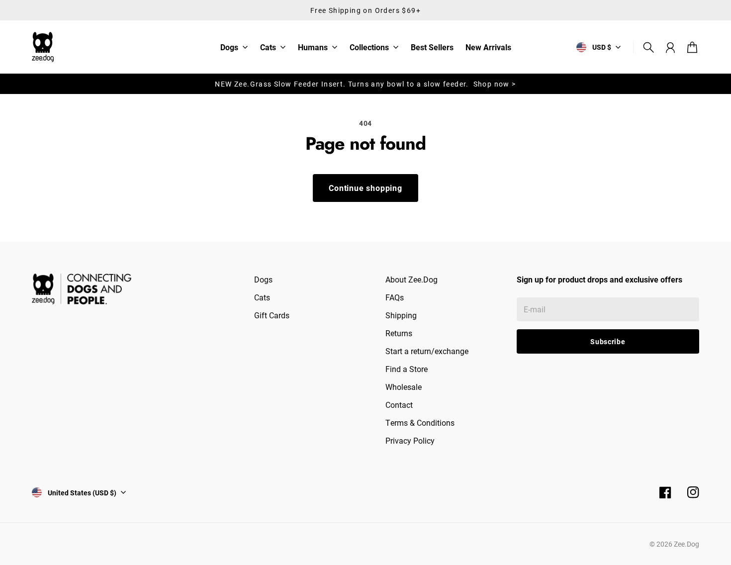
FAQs (394, 297)
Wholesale (403, 386)
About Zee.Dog (411, 279)
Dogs (229, 47)
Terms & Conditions (420, 422)
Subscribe (607, 341)
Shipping (401, 315)
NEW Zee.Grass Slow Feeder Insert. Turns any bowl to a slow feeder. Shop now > (365, 84)
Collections (369, 47)
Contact (399, 404)
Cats (268, 47)
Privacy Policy (410, 440)
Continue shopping (365, 188)
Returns (398, 333)
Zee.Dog (686, 544)
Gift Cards (271, 315)
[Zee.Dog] (43, 47)
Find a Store (406, 369)
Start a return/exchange (426, 351)
